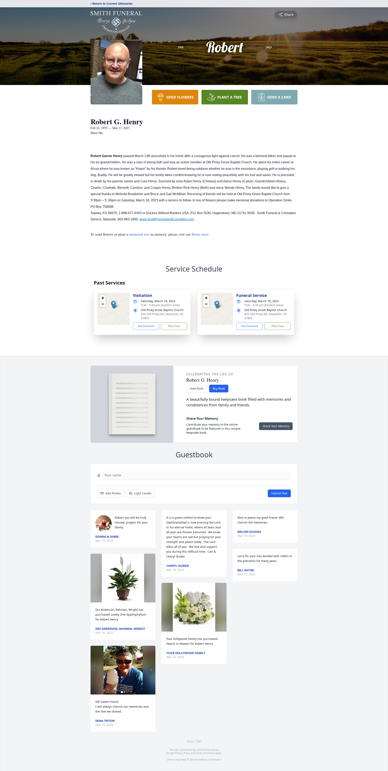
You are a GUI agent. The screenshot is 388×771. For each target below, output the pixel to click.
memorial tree (139, 234)
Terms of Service (205, 753)
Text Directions (146, 326)
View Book (196, 388)
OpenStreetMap (198, 759)
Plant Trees (174, 326)
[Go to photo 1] (122, 692)
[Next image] (151, 670)
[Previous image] (94, 670)
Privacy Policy (182, 753)
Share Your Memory (276, 426)
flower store (200, 234)
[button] (113, 305)
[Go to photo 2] (124, 692)
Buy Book (219, 388)
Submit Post (279, 493)
